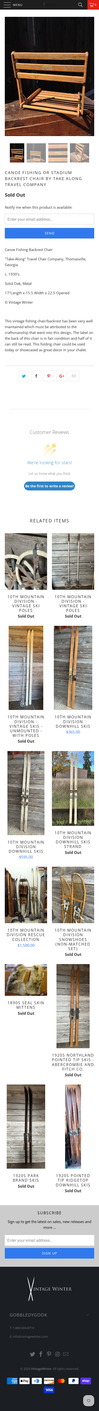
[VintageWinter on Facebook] (40, 1354)
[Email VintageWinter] (66, 1354)
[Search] (82, 5)
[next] (89, 80)
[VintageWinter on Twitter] (32, 1354)
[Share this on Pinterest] (48, 376)
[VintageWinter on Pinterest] (49, 1354)
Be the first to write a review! (49, 486)
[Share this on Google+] (61, 376)
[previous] (9, 80)
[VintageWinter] (49, 5)
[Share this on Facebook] (36, 376)
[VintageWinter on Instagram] (57, 1354)
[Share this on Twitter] (24, 376)
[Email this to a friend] (74, 376)
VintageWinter (41, 1369)
